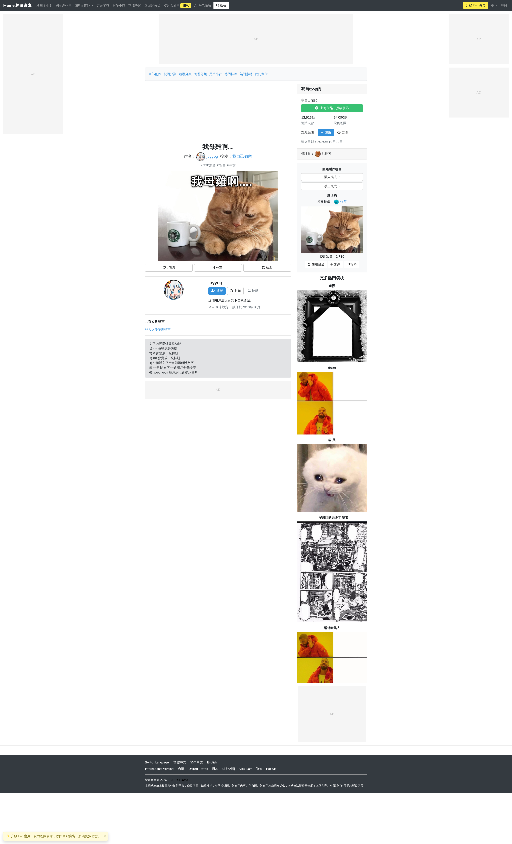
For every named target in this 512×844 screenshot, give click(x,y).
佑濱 (343, 201)
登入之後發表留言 (158, 330)
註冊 (504, 5)
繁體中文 (179, 762)
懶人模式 (331, 177)
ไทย (259, 769)
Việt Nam (245, 769)
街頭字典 (102, 5)
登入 (494, 5)
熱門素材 (246, 74)
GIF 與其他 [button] (83, 5)
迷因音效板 (152, 5)
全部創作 (154, 74)
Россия (271, 769)
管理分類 (200, 74)
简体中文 (196, 762)
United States (198, 769)
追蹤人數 (307, 123)
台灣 (181, 769)
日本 (215, 769)
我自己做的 (242, 156)
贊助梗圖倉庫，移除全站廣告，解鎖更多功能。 (53, 836)
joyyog (212, 156)
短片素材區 (177, 5)
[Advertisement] (218, 112)
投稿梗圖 (340, 123)
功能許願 (134, 5)
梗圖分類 (170, 74)
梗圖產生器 (44, 5)
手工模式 (331, 186)
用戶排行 (215, 74)
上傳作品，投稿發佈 (333, 108)
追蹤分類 (185, 74)
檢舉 (268, 268)
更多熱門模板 (332, 278)
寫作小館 (118, 5)
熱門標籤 (230, 74)
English (212, 762)
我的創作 (261, 74)
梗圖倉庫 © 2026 (156, 780)
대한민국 (228, 769)
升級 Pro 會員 (475, 5)
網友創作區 (64, 5)
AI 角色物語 (202, 5)
